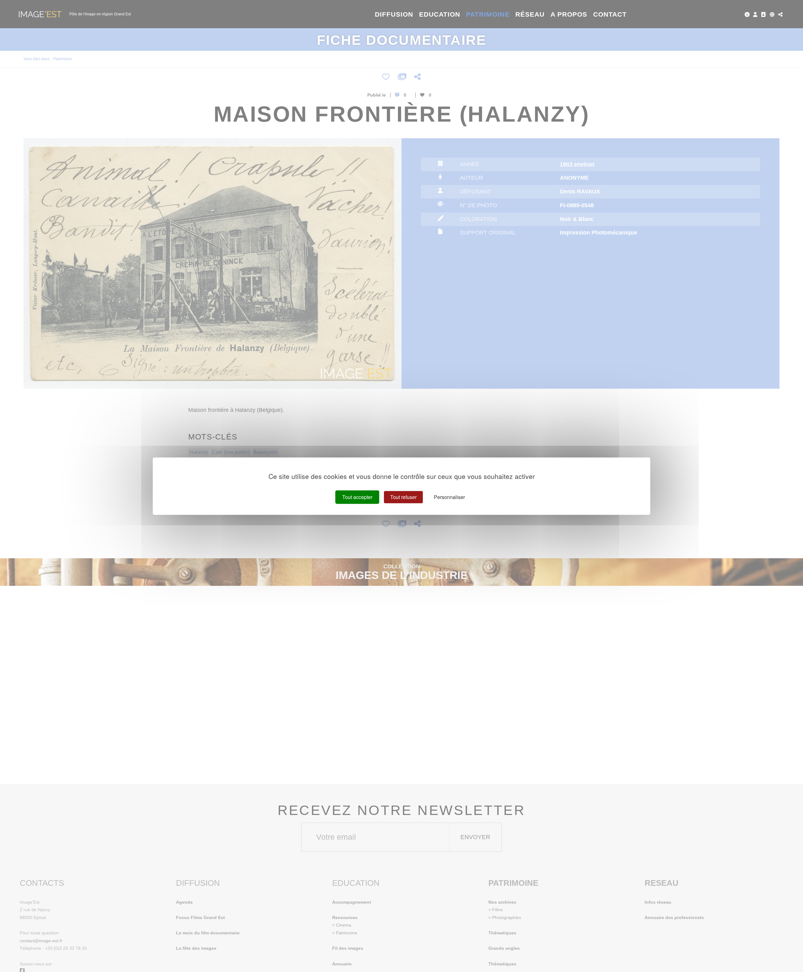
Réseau (530, 14)
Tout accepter (357, 497)
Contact (610, 14)
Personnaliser (449, 497)
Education (439, 14)
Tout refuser (403, 497)
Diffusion (394, 14)
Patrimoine (488, 14)
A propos (568, 14)
